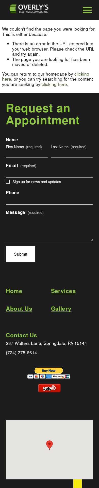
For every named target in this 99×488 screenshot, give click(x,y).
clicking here (54, 84)
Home (14, 290)
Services (63, 290)
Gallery (61, 308)
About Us (19, 308)
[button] (49, 445)
